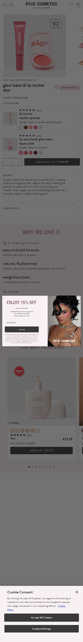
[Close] (77, 592)
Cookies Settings (41, 628)
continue (22, 329)
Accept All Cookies (41, 617)
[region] (41, 614)
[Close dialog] (78, 298)
